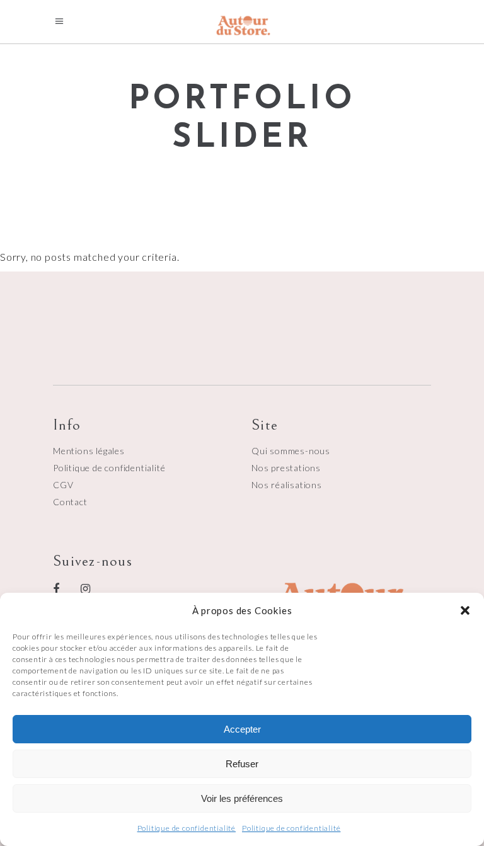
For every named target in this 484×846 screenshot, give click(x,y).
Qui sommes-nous (290, 450)
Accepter (242, 729)
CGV (63, 484)
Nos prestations (286, 467)
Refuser (242, 763)
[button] (465, 610)
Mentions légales (89, 450)
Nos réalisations (286, 484)
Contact (70, 501)
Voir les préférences (242, 798)
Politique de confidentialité (186, 828)
